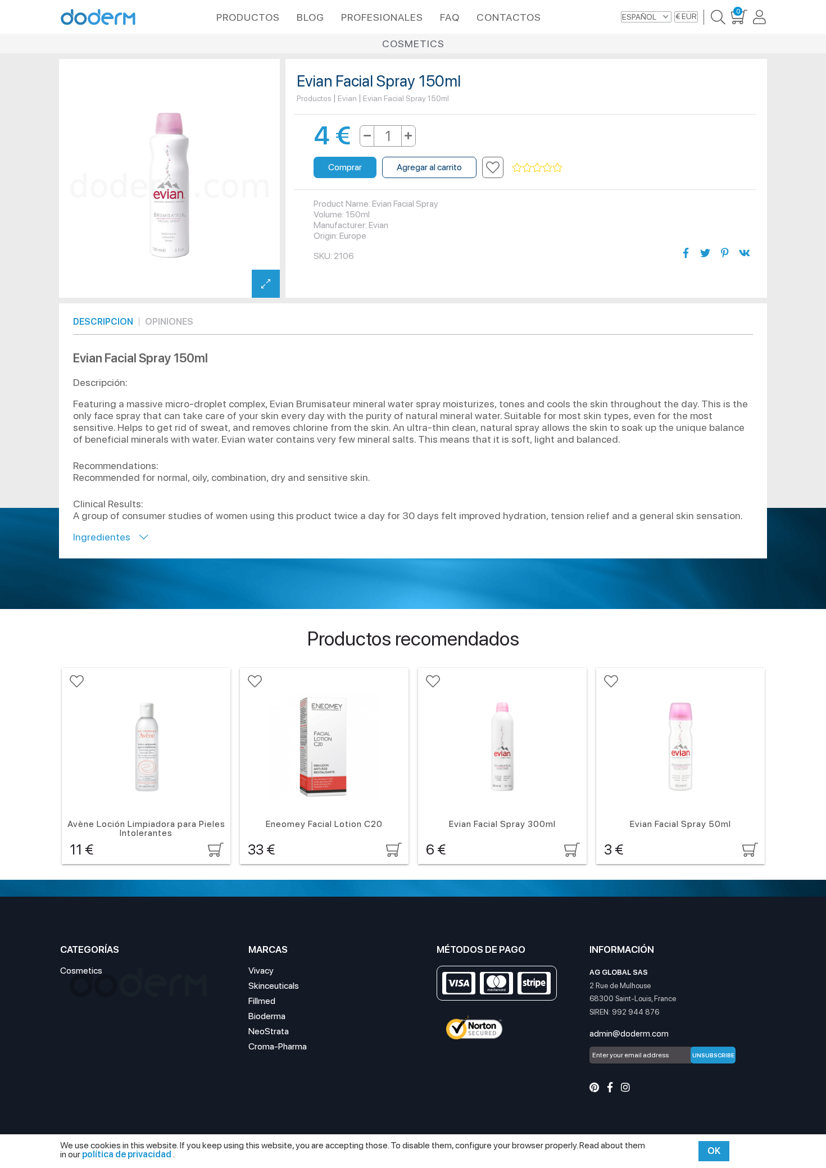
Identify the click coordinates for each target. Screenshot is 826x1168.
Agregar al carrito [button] (429, 167)
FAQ (450, 17)
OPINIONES (169, 321)
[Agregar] (408, 136)
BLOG (310, 17)
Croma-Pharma (277, 1046)
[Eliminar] (367, 136)
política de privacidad (127, 1154)
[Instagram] (625, 1087)
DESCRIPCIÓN (103, 321)
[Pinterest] (594, 1087)
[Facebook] (609, 1087)
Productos (314, 98)
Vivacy (261, 970)
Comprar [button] (345, 167)
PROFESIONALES (382, 17)
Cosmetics (413, 43)
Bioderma (266, 1016)
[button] (492, 167)
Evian (347, 98)
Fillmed (261, 1001)
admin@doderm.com (629, 1034)
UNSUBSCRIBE (713, 1055)
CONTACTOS (508, 17)
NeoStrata (268, 1031)
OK (713, 1151)
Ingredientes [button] (106, 537)
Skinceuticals (273, 985)
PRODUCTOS (248, 17)
